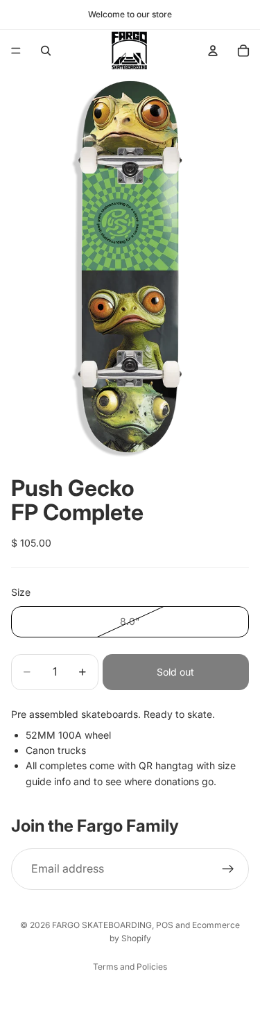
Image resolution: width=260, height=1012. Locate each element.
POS (164, 925)
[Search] (46, 50)
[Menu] (16, 51)
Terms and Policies (130, 966)
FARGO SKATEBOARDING (102, 925)
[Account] (213, 50)
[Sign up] (228, 869)
